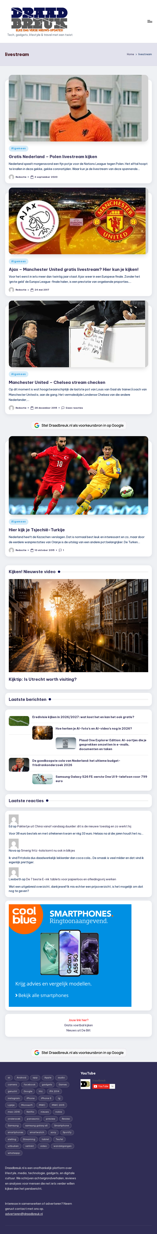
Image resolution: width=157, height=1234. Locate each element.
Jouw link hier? (79, 1020)
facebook (29, 1084)
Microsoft (27, 1105)
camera (12, 1084)
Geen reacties (74, 407)
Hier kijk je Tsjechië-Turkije (37, 529)
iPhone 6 (46, 1098)
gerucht (12, 1091)
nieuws (45, 1111)
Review (66, 1118)
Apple (47, 1077)
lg (59, 1098)
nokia (58, 1111)
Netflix (30, 1111)
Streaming (29, 1139)
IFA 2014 (54, 1091)
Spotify (67, 1132)
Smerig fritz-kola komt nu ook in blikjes (48, 850)
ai (9, 1077)
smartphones (15, 1132)
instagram (14, 1098)
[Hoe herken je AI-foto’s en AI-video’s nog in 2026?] (42, 733)
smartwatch (37, 1132)
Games (63, 1084)
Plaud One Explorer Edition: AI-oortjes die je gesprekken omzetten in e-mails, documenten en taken (112, 744)
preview (50, 1118)
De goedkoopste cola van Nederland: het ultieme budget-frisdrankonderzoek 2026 (76, 763)
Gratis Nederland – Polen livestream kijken (53, 156)
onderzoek (14, 1118)
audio (61, 1077)
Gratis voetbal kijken (78, 1025)
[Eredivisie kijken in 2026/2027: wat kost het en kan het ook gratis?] (19, 721)
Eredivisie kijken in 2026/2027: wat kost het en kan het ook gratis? (83, 717)
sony (53, 1132)
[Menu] (149, 21)
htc (41, 1091)
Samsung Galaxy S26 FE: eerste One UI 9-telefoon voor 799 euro (101, 779)
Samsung (13, 1125)
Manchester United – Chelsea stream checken (57, 382)
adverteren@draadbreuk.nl (24, 1214)
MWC (42, 1105)
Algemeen (18, 148)
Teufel (59, 1139)
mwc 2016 (14, 1111)
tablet (45, 1139)
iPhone (31, 1098)
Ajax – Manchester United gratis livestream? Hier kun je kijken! (74, 269)
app (35, 1077)
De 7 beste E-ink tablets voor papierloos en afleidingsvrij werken (71, 879)
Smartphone (61, 1125)
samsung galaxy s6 (36, 1125)
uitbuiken (13, 1146)
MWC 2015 (58, 1105)
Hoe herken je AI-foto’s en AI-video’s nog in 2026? (94, 728)
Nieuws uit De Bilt (78, 1030)
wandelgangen (63, 1146)
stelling (12, 1139)
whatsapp (14, 1153)
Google (28, 1091)
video (43, 1146)
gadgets (47, 1084)
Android (21, 1077)
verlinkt (29, 1146)
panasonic (33, 1118)
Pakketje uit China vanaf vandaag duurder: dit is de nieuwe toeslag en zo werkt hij (74, 826)
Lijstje (11, 1105)
